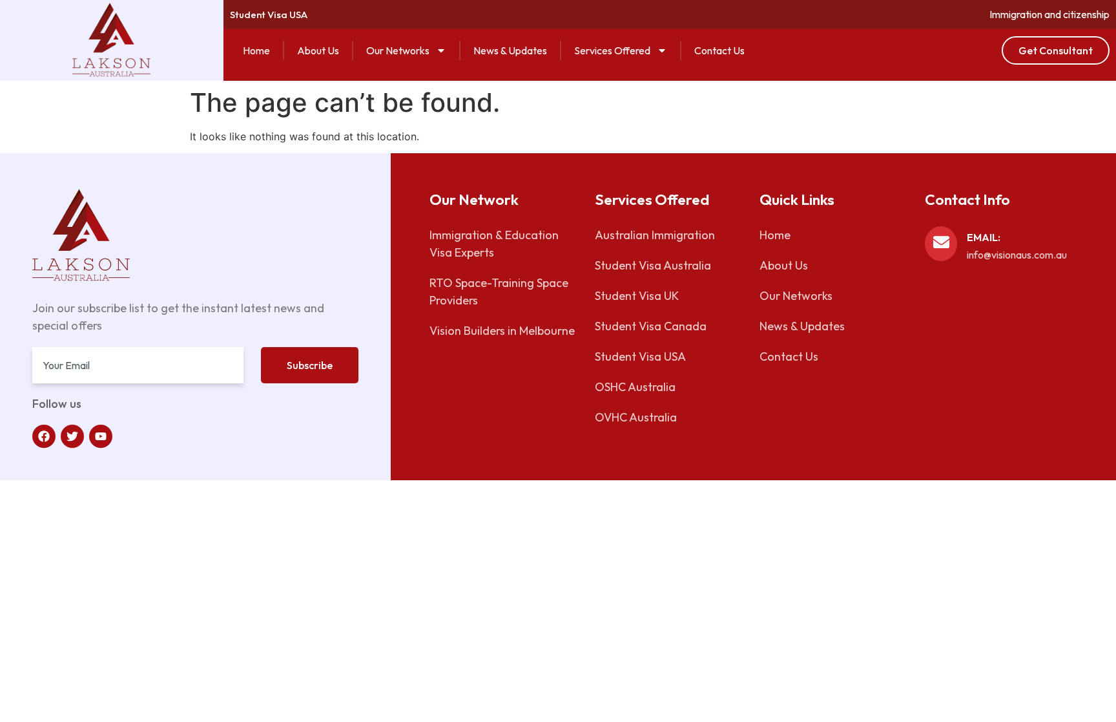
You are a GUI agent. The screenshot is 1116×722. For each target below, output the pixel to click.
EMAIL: (983, 237)
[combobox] (137, 365)
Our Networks (397, 50)
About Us (318, 50)
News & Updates (510, 50)
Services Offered (612, 50)
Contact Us (719, 50)
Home (256, 50)
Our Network (474, 199)
